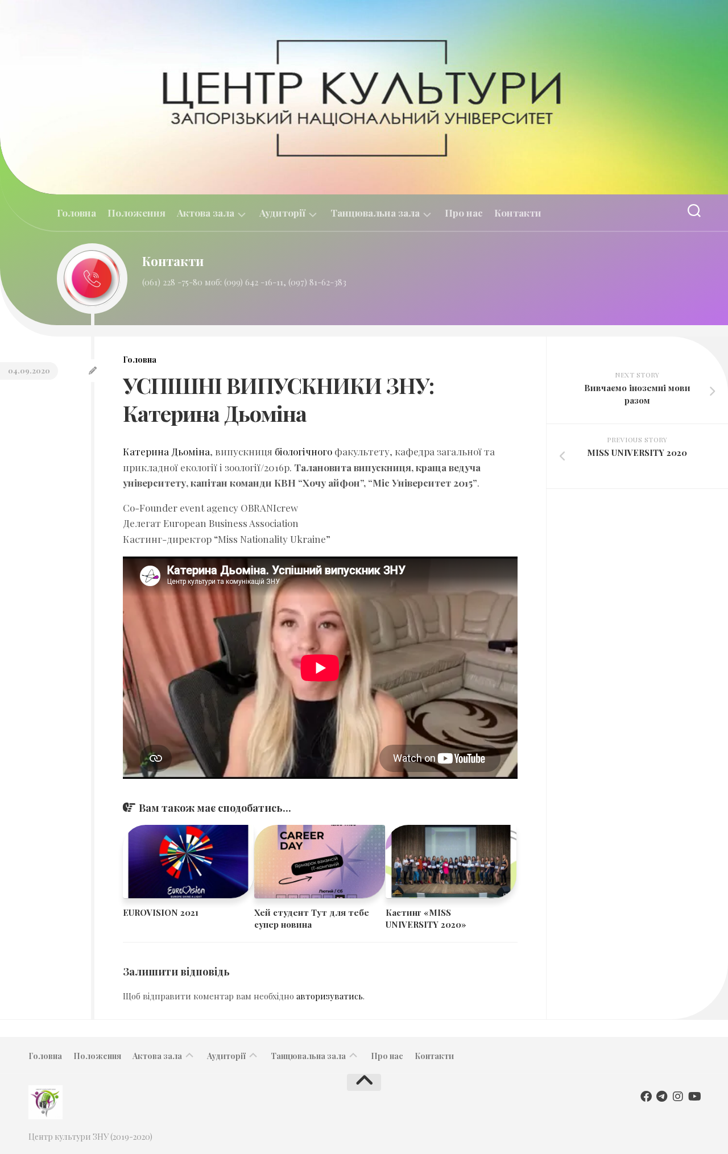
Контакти (517, 212)
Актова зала (205, 213)
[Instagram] (678, 1096)
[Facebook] (646, 1096)
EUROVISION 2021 (160, 912)
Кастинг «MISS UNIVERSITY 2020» (426, 918)
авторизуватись (329, 996)
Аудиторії (282, 213)
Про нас (464, 212)
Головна (76, 212)
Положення (136, 212)
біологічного (303, 451)
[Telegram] (662, 1096)
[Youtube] (694, 1096)
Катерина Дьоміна (166, 451)
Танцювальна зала (375, 213)
